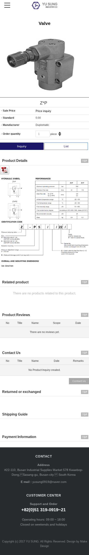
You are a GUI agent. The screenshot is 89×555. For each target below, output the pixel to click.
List (66, 146)
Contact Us (79, 381)
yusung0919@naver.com (49, 482)
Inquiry (21, 146)
